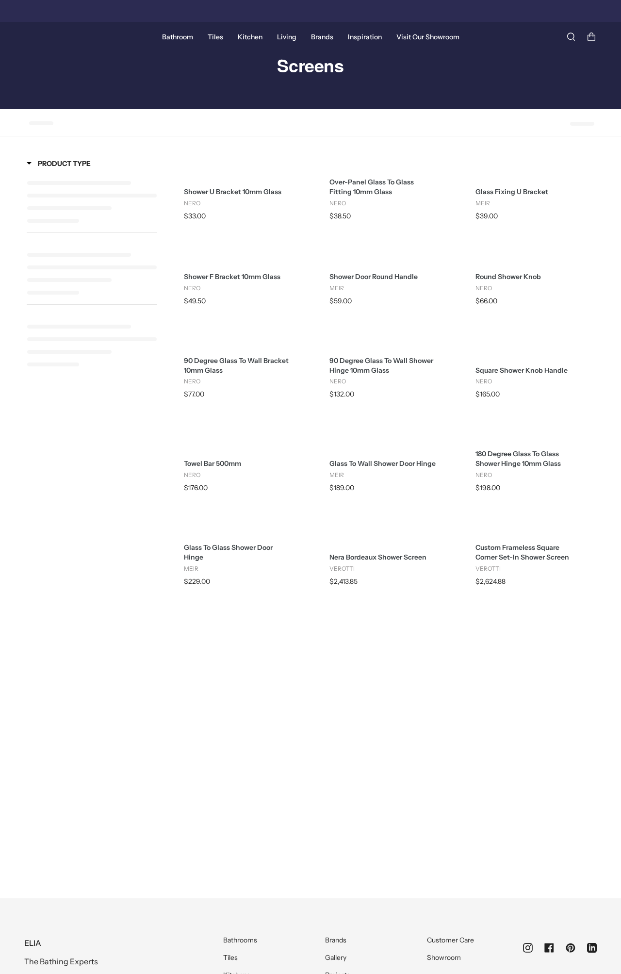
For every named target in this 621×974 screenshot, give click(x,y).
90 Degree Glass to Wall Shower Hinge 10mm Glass (381, 365)
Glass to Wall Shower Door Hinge (382, 463)
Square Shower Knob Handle (521, 370)
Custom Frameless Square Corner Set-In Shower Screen (522, 552)
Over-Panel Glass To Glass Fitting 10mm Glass (371, 187)
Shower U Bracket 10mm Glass (232, 191)
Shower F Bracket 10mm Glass (232, 276)
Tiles (230, 957)
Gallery (335, 957)
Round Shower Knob (508, 276)
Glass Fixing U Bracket (511, 191)
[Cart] (591, 37)
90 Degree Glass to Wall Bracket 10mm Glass (236, 365)
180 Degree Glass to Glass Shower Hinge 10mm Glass (518, 458)
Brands (335, 940)
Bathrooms (240, 940)
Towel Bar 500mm (212, 463)
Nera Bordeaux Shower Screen (377, 557)
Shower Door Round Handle (373, 276)
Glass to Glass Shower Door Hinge (228, 552)
